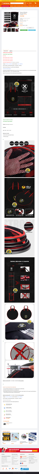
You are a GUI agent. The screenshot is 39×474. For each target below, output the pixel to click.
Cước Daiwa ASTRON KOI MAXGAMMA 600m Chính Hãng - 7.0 (15, 442)
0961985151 (32, 463)
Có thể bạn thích (6, 421)
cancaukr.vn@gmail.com (25, 458)
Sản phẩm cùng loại (6, 431)
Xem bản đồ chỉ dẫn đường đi (7, 68)
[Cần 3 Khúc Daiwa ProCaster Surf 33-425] (32, 437)
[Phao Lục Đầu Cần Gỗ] (7, 437)
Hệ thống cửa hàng (35, 0)
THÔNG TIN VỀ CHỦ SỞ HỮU (15, 460)
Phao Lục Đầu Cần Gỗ (5, 441)
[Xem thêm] (21, 22)
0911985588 (30, 3)
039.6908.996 (17, 62)
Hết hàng (30, 27)
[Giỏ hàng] (35, 3)
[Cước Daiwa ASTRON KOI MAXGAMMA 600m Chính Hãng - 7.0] (15, 437)
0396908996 (32, 458)
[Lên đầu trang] (37, 471)
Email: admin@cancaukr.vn (13, 0)
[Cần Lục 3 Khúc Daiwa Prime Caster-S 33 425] (24, 437)
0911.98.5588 (13, 62)
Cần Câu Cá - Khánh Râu (9, 396)
